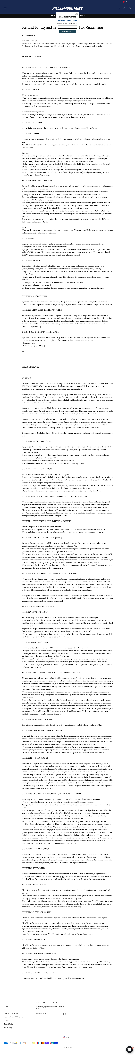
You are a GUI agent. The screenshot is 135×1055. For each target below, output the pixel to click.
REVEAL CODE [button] (67, 31)
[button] (76, 14)
